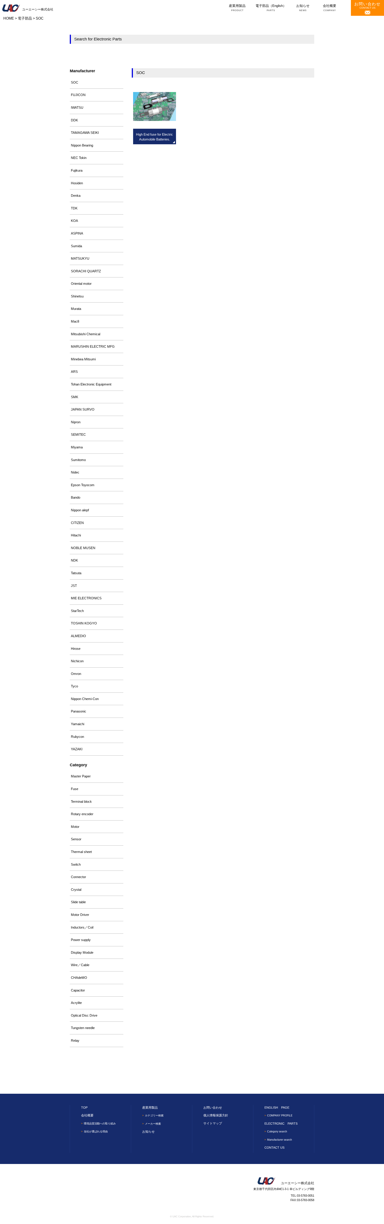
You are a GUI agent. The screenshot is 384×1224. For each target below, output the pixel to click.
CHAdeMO (79, 977)
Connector (78, 877)
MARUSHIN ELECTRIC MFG (93, 346)
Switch (76, 864)
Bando (75, 497)
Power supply (81, 940)
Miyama (77, 447)
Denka (75, 195)
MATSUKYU (80, 258)
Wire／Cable (80, 965)
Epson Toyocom (82, 485)
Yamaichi (77, 724)
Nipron (75, 422)
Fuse (74, 789)
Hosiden (77, 183)
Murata (76, 309)
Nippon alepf (80, 510)
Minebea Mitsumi (83, 359)
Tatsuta (76, 573)
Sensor (76, 839)
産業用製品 (237, 8)
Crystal (76, 889)
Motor (75, 827)
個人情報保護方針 (215, 1115)
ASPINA (77, 233)
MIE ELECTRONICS (86, 598)
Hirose (75, 648)
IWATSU (77, 107)
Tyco (74, 686)
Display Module (82, 952)
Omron (76, 674)
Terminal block (81, 801)
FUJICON (78, 95)
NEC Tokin (78, 158)
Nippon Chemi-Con (85, 699)
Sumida (76, 246)
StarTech (77, 611)
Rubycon (77, 736)
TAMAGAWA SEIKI (85, 132)
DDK (74, 120)
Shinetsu (77, 296)
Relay (75, 1040)
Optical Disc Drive (84, 1015)
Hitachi (76, 535)
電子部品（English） (271, 8)
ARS (74, 371)
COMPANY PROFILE (279, 1115)
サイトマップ (212, 1123)
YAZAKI (76, 749)
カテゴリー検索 (154, 1115)
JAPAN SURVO (82, 409)
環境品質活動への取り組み (100, 1123)
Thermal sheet (81, 852)
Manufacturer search (279, 1139)
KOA (74, 221)
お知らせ (303, 8)
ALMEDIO (78, 636)
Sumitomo (78, 460)
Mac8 (75, 321)
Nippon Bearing (82, 145)
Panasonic (78, 711)
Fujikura (76, 170)
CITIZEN (77, 523)
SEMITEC (78, 434)
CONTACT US (367, 5)
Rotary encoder (82, 814)
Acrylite (76, 1003)
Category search (277, 1131)
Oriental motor (81, 283)
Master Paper (81, 776)
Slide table (78, 902)
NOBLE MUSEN (83, 548)
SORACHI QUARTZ (86, 271)
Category (78, 765)
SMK (74, 397)
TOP (84, 1107)
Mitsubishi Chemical (85, 334)
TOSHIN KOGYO (84, 623)
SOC (74, 82)
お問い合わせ (212, 1107)
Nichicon (77, 661)
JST (74, 586)
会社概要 (329, 8)
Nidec (75, 472)
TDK (74, 208)
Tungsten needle (83, 1028)
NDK (74, 560)
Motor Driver (80, 915)
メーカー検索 (153, 1123)
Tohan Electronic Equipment (91, 384)
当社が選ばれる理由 (96, 1131)
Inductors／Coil (82, 927)
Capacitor (78, 990)
